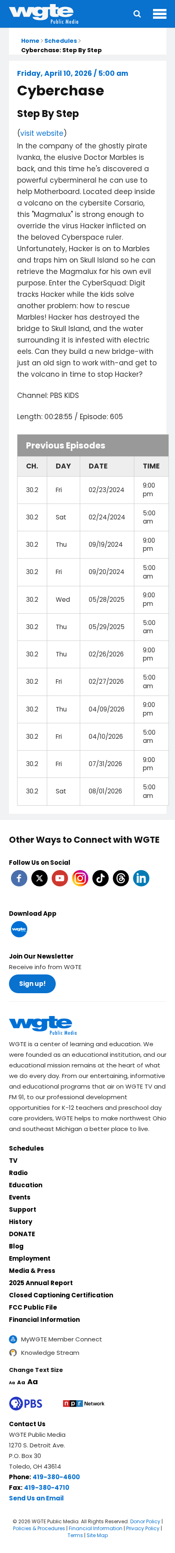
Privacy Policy (143, 1528)
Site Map (97, 1535)
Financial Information (44, 1319)
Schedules (60, 41)
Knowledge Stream (50, 1352)
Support (22, 1209)
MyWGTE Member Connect (61, 1339)
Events (20, 1197)
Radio (18, 1173)
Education (25, 1185)
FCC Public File (33, 1307)
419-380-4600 (56, 1477)
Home (30, 41)
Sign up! (32, 983)
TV (13, 1160)
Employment (29, 1258)
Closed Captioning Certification (61, 1295)
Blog (16, 1246)
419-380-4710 (46, 1487)
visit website (41, 133)
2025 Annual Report (41, 1283)
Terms (75, 1535)
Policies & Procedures (39, 1528)
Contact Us (27, 1424)
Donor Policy (145, 1521)
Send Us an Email (36, 1498)
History (20, 1221)
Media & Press (32, 1270)
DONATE (22, 1234)
